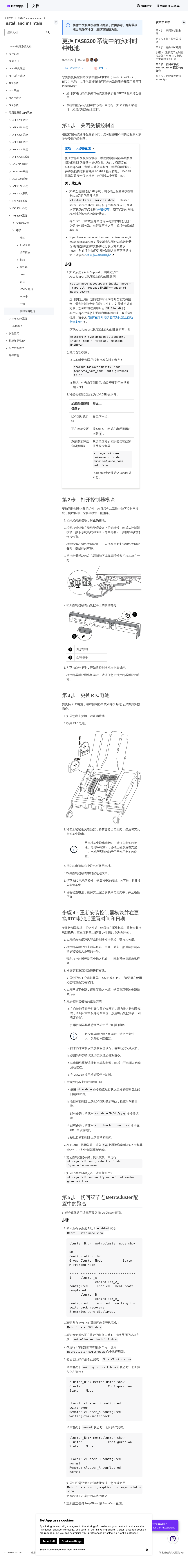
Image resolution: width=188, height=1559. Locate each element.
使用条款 (35, 1552)
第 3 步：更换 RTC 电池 (168, 47)
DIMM (23, 274)
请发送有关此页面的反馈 (171, 1552)
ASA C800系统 (20, 178)
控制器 (24, 267)
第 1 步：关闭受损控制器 (168, 32)
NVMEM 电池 (26, 289)
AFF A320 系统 (20, 142)
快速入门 (14, 61)
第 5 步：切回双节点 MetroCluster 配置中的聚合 (169, 67)
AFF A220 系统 (20, 127)
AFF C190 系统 (20, 186)
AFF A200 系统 (20, 120)
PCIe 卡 (24, 296)
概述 (22, 237)
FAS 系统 (14, 105)
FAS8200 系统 (19, 215)
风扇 (22, 281)
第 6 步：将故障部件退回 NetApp (168, 77)
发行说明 (14, 53)
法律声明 (14, 355)
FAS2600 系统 (19, 201)
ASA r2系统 (15, 98)
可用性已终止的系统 (20, 112)
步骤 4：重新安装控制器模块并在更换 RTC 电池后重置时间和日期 (169, 56)
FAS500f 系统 (19, 208)
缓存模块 (25, 252)
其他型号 (17, 326)
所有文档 (8, 18)
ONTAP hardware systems (30, 18)
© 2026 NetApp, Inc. (13, 1552)
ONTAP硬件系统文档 (20, 46)
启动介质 (25, 245)
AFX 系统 (14, 83)
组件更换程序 (16, 348)
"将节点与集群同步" (98, 255)
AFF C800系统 (20, 193)
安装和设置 (22, 223)
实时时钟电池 (27, 311)
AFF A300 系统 (20, 134)
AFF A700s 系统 (20, 156)
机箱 (22, 259)
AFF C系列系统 (17, 75)
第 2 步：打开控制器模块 (168, 40)
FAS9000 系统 (19, 318)
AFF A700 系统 (20, 149)
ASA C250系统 (20, 164)
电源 (22, 304)
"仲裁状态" (103, 209)
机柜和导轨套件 (18, 340)
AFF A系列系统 (17, 68)
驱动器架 (14, 333)
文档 (35, 5)
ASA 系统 (14, 90)
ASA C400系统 (20, 171)
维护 (18, 230)
